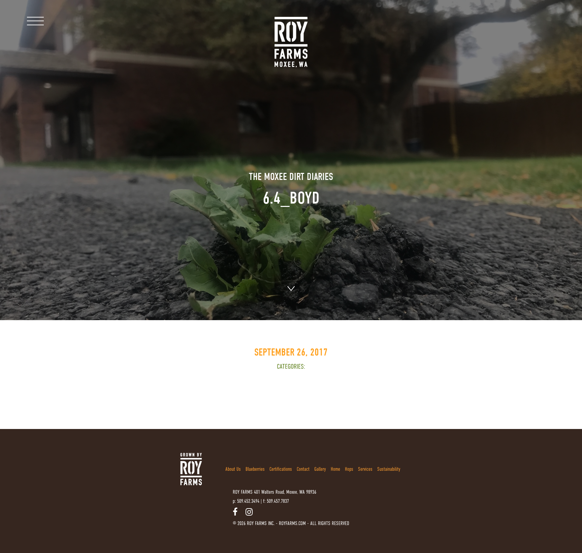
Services (365, 469)
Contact (303, 469)
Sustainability (388, 469)
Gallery (320, 469)
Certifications (280, 469)
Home (335, 469)
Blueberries (255, 469)
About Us (233, 469)
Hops (349, 469)
